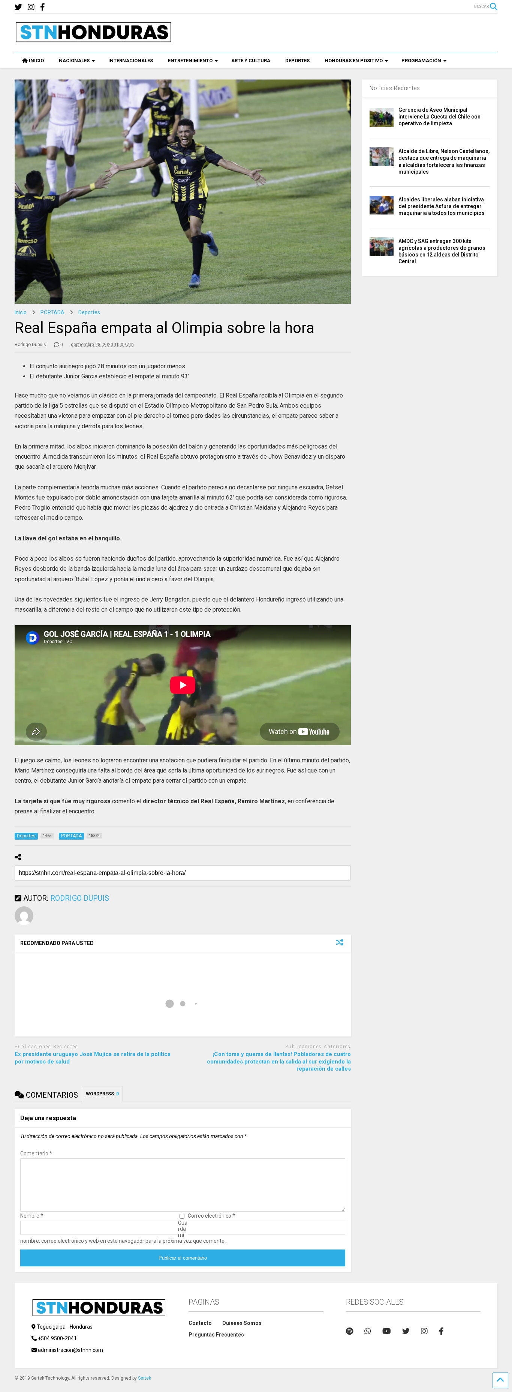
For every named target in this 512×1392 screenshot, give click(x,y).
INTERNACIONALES (130, 60)
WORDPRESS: (102, 1093)
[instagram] (31, 7)
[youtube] (386, 1331)
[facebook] (42, 7)
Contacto (200, 1323)
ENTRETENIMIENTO (190, 60)
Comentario (36, 1153)
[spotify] (349, 1331)
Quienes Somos (242, 1323)
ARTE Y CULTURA (250, 60)
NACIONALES (74, 60)
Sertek (144, 1378)
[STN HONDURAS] (93, 39)
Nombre (31, 1216)
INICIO (36, 60)
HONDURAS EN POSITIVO (354, 60)
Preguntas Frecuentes (216, 1335)
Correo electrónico (211, 1216)
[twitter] (18, 7)
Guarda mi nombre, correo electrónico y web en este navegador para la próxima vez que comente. (123, 1232)
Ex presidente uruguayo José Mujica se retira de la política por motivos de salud (93, 1058)
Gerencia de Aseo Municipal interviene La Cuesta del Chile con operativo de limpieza (439, 116)
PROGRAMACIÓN (421, 60)
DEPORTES (297, 60)
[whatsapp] (367, 1331)
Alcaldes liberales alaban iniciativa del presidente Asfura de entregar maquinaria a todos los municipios (441, 206)
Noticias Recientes (395, 88)
